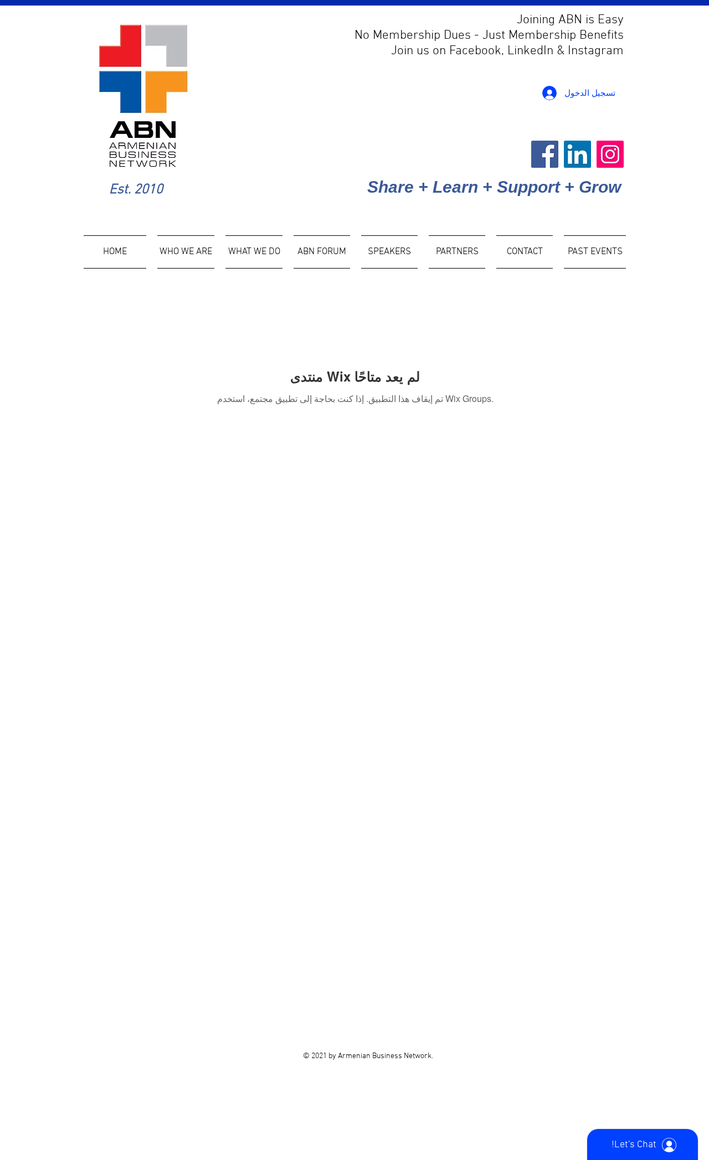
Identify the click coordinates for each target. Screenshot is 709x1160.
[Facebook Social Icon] (544, 154)
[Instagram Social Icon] (610, 154)
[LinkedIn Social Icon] (577, 154)
